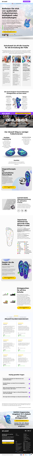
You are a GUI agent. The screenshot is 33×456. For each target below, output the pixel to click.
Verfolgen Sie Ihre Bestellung (26, 436)
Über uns (17, 445)
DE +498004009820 (28, 445)
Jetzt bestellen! (26, 1)
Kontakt (25, 440)
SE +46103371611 (27, 448)
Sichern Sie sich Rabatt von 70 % (23, 113)
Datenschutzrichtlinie (19, 443)
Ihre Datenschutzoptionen (20, 451)
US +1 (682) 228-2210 (28, 442)
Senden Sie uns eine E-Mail (27, 450)
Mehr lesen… (20, 405)
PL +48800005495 (27, 447)
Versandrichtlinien (18, 444)
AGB (16, 442)
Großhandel (17, 435)
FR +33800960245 (27, 446)
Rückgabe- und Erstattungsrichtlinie (26, 437)
